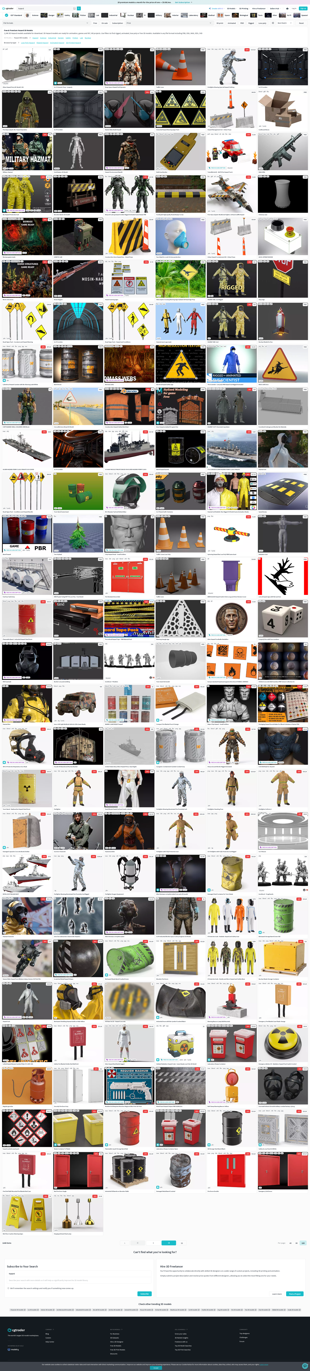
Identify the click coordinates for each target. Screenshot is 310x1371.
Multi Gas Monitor (161, 172)
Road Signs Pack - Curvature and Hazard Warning (18, 342)
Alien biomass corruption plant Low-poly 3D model (172, 894)
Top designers (245, 1333)
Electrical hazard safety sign (164, 384)
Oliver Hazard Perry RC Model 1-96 (13, 87)
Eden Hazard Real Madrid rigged (114, 1064)
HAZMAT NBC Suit (213, 342)
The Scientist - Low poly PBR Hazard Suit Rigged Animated (225, 384)
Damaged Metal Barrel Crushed (165, 1191)
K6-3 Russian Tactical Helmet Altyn (115, 512)
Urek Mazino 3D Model (61, 172)
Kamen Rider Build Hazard (113, 130)
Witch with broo (264, 384)
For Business (114, 1334)
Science (43, 38)
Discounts (113, 1354)
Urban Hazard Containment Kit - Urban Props (221, 257)
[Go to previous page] (138, 1243)
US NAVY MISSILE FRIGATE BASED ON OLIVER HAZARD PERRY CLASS (125, 469)
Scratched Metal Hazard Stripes (63, 979)
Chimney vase (263, 215)
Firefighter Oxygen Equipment (114, 894)
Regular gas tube (8, 1106)
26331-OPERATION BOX (266, 257)
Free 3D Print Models (117, 1350)
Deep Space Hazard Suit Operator (115, 87)
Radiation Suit (263, 554)
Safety (68, 38)
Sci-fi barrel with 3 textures (164, 512)
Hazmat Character (8, 936)
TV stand (56, 639)
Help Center (50, 1342)
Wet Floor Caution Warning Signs (13, 1234)
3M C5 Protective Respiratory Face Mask (15, 767)
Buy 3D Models (115, 1329)
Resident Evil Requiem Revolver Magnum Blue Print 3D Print (123, 1106)
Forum (242, 1341)
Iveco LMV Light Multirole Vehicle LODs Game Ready (70, 724)
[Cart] (287, 8)
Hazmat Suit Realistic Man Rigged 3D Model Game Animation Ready (228, 512)
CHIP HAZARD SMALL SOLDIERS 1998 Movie (16, 427)
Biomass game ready (9, 257)
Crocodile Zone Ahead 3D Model (64, 427)
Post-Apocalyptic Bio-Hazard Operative (15, 130)
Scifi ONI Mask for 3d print (267, 767)
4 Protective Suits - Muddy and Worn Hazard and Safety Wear (226, 979)
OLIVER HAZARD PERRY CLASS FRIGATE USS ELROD (18, 469)
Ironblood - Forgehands (266, 894)
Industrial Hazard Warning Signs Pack (167, 130)
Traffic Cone (160, 87)
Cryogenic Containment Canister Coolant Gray (170, 767)
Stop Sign (262, 299)
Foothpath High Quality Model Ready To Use (169, 215)
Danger (61, 38)
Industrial (52, 38)
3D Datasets (114, 1338)
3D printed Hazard (73, 42)
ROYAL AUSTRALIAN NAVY (11, 894)
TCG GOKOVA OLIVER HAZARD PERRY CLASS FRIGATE (224, 469)
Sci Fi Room (262, 851)
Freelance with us (181, 1342)
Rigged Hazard (42, 42)
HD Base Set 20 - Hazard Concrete (115, 1021)
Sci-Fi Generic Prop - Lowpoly (63, 87)
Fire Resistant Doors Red (112, 597)
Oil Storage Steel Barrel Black (216, 1149)
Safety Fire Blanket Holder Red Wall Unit (66, 1064)
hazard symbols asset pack (11, 1149)
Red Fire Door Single (60, 1191)
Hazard (35, 38)
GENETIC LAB (58, 257)
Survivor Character (60, 851)
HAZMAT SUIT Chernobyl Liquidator (219, 427)
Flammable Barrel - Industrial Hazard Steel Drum (17, 639)
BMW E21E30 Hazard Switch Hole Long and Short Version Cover (227, 597)
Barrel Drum (57, 384)
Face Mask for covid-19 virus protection (168, 257)
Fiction (75, 38)
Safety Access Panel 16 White (267, 1149)
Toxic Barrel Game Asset (61, 512)
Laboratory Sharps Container (216, 1064)
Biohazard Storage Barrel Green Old (269, 936)
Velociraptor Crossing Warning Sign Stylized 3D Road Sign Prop (175, 299)
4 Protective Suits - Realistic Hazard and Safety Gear (223, 936)
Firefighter (57, 809)
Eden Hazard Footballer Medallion (218, 639)
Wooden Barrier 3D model (62, 215)
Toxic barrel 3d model (163, 682)
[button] (74, 8)
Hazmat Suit (262, 469)
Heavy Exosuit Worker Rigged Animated (220, 767)
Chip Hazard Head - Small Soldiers (115, 554)
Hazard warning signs (111, 299)
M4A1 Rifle (262, 172)
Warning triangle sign (162, 639)
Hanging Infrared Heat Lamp (62, 1234)
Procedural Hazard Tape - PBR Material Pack (118, 639)
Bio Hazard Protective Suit (11, 215)
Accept (156, 1368)
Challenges (244, 1337)
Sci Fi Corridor (263, 87)
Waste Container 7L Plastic (62, 1149)
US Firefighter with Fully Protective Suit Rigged (222, 851)
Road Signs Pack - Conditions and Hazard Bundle (18, 512)
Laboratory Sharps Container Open (167, 1149)
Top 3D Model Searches (183, 1346)
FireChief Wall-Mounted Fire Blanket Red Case (17, 1191)
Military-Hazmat (8, 172)
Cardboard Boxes (264, 130)
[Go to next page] (169, 1243)
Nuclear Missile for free (266, 342)
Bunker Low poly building (62, 682)
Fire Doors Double (213, 1191)
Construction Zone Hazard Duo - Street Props (119, 257)
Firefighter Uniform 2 (265, 809)
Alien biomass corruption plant (114, 936)
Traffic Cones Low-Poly (163, 554)
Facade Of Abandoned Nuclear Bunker (66, 767)
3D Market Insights (181, 1338)
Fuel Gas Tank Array (9, 597)
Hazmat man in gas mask (163, 342)
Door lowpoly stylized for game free (167, 427)
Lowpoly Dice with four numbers (269, 639)
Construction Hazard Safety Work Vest (116, 427)
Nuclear (88, 38)
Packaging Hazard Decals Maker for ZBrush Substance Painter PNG (279, 724)
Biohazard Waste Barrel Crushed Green (117, 979)
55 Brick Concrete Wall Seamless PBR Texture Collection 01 (276, 682)
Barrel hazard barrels (162, 469)
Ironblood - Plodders (111, 682)
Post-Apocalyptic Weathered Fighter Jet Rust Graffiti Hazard (226, 215)
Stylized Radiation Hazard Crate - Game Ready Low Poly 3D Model (176, 1064)
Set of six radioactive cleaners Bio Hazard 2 (67, 936)
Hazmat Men (6, 724)
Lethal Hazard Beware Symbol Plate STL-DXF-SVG (18, 1064)
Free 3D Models (115, 1346)
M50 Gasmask (7, 682)
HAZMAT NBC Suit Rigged (215, 299)
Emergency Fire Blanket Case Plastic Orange (272, 1021)
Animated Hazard (57, 42)
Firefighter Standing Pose (215, 809)
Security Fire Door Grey (61, 1106)
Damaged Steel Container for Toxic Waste (220, 894)
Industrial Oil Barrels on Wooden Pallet (117, 1191)
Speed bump (263, 512)
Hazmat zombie (110, 851)
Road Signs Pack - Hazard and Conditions (117, 342)
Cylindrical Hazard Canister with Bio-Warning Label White (20, 384)
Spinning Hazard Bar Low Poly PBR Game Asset (222, 554)
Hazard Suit (6, 1021)
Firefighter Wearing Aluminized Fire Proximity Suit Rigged (71, 894)
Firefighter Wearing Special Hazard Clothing (221, 87)
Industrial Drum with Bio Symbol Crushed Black (171, 1021)
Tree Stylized (58, 554)
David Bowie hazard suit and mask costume (118, 809)
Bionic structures (8, 299)
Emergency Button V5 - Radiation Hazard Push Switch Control (277, 1064)
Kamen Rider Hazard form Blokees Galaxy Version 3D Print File (22, 979)
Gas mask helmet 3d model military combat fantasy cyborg (277, 1106)
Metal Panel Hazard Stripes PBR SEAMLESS (169, 1106)
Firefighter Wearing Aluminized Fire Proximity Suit (171, 809)
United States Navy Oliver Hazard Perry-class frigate (121, 767)
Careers (48, 1338)
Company (49, 1329)
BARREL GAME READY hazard (114, 724)
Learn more (264, 1364)
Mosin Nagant (58, 299)
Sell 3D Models (180, 1329)
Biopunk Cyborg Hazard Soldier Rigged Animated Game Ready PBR (125, 215)
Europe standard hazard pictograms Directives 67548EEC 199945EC (228, 682)
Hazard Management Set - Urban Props (219, 130)
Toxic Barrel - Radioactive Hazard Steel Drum (16, 809)
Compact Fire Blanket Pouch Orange (167, 724)
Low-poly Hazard (28, 42)
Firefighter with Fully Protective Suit (167, 851)
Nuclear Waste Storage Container (269, 979)
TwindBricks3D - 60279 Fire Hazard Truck (220, 172)
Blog (47, 1334)
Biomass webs (109, 384)
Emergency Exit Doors (265, 1191)
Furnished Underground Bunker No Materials (272, 427)
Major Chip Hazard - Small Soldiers (218, 724)
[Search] (79, 8)
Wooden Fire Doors (162, 979)
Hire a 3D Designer (116, 1342)
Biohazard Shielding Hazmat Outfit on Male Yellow (69, 1021)
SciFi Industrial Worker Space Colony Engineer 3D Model (173, 936)
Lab (81, 38)
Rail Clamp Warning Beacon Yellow (218, 1106)
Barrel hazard (7, 554)
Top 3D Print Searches (183, 1350)
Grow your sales (180, 1334)
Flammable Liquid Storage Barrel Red (116, 1149)
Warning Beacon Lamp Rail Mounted (219, 1021)
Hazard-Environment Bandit (113, 172)
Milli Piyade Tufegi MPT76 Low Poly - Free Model (68, 597)
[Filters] (273, 23)
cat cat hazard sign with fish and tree (270, 597)
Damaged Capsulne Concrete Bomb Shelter (16, 851)
